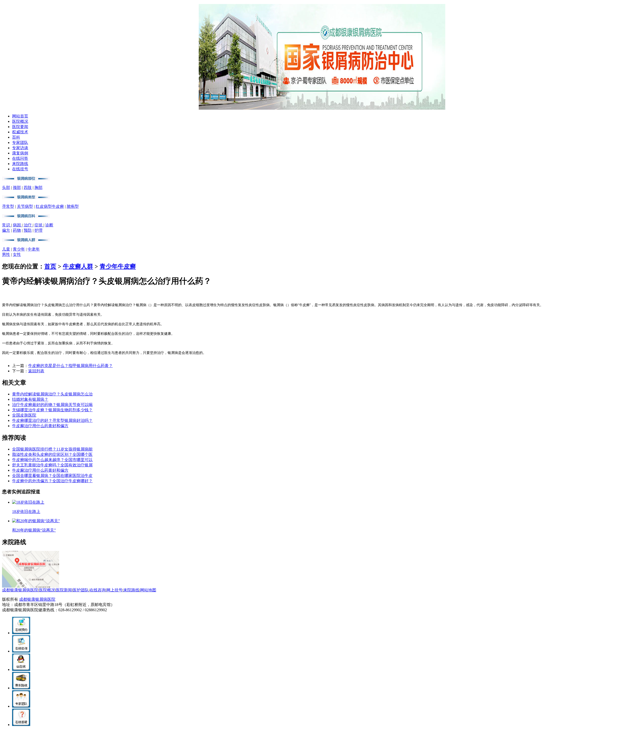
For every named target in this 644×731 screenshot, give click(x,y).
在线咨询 (98, 590)
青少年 (19, 249)
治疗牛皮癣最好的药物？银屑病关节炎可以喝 (52, 404)
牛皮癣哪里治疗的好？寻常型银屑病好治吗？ (52, 420)
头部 (6, 187)
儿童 (6, 249)
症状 (39, 225)
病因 (17, 225)
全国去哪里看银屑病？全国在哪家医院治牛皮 (52, 475)
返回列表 (36, 371)
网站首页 (20, 116)
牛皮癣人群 (78, 266)
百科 (16, 137)
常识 (6, 225)
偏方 (6, 230)
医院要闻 (20, 127)
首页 (50, 266)
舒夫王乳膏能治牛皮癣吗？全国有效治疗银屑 (52, 465)
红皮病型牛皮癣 (50, 206)
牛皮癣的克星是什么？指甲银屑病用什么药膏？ (70, 365)
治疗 (28, 225)
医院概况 (20, 121)
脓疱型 (73, 206)
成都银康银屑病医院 (20, 590)
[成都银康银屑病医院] (322, 108)
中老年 (34, 249)
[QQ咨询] (21, 669)
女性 (17, 254)
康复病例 (20, 153)
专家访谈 (20, 148)
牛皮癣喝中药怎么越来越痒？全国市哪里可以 (52, 460)
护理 (38, 230)
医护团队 (81, 590)
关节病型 (25, 206)
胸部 (38, 187)
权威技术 (20, 132)
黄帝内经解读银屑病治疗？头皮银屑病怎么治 (52, 394)
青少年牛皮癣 (118, 266)
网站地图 (148, 590)
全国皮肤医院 (24, 415)
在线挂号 (20, 169)
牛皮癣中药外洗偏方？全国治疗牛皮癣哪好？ (52, 481)
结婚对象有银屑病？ (30, 399)
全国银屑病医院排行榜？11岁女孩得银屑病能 (52, 449)
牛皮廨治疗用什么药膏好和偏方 (40, 426)
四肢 (28, 187)
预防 (28, 230)
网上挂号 (114, 590)
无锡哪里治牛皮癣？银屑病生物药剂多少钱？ (52, 410)
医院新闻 (64, 590)
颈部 (17, 187)
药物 (17, 230)
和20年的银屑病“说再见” (34, 530)
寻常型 (8, 206)
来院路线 (20, 163)
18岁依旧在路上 (26, 511)
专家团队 (20, 142)
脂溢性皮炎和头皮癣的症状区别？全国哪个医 (52, 454)
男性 (6, 254)
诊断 (49, 225)
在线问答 (20, 158)
